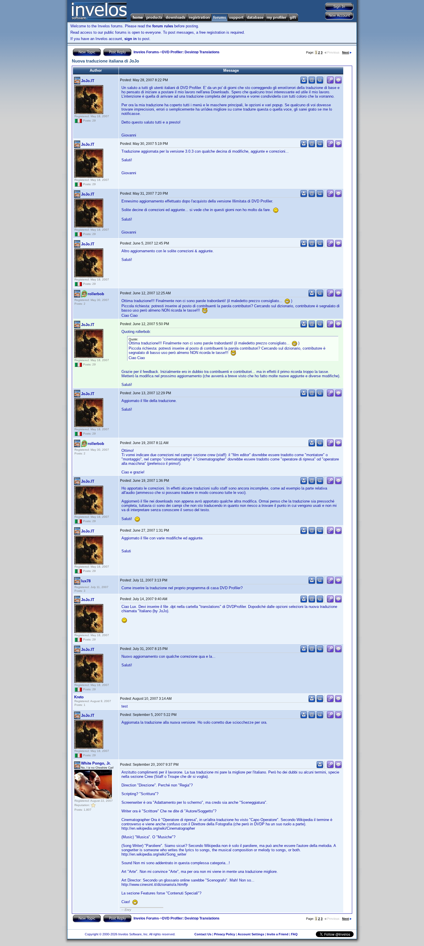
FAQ (294, 934)
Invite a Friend (277, 934)
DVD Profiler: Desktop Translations (190, 52)
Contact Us (202, 934)
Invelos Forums (146, 52)
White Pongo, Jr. (96, 763)
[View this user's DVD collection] (320, 82)
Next (345, 52)
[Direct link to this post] (330, 82)
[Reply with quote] (338, 82)
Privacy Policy (224, 934)
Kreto (79, 697)
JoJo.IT (87, 81)
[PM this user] (303, 82)
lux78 (86, 581)
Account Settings (251, 934)
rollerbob (96, 294)
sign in (130, 39)
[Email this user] (312, 82)
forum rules (162, 26)
